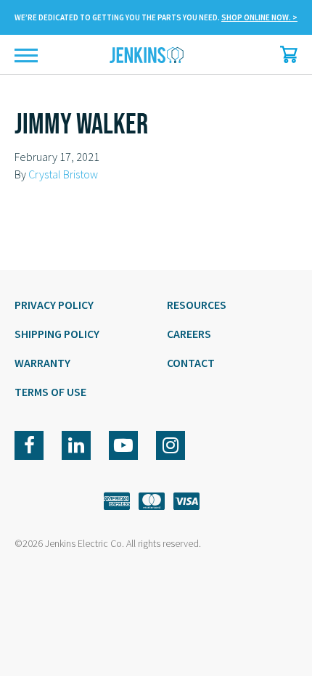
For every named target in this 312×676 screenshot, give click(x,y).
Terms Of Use (50, 391)
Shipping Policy (57, 333)
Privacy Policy (54, 304)
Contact (191, 362)
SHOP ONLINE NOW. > (259, 17)
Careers (189, 333)
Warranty (42, 362)
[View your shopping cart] (285, 54)
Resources (196, 304)
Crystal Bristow (63, 174)
